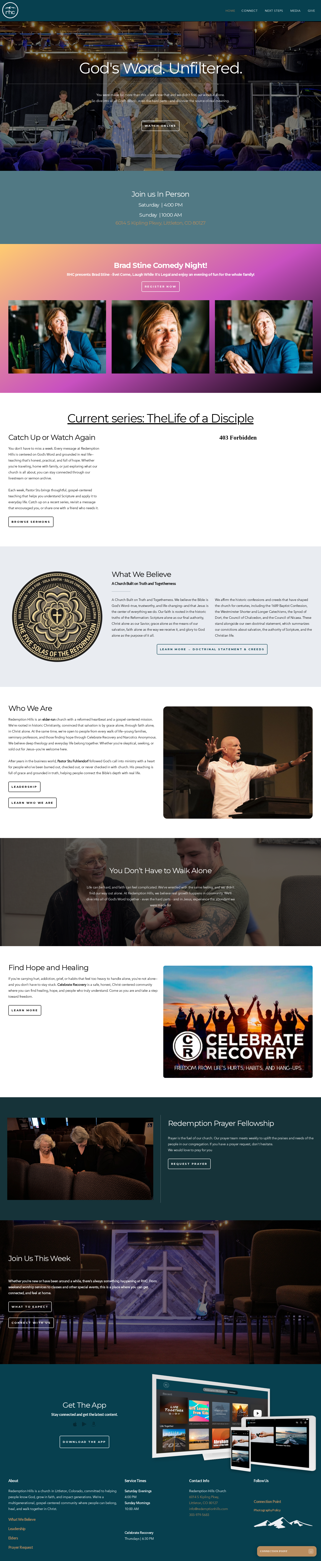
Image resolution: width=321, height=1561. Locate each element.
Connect (250, 10)
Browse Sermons (31, 521)
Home (230, 10)
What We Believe (21, 1519)
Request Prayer (189, 1164)
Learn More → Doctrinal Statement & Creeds (212, 649)
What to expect (30, 1306)
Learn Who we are (33, 803)
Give (311, 10)
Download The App (84, 1442)
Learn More (25, 1010)
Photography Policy (267, 1510)
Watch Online (160, 125)
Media (295, 10)
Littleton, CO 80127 (203, 1503)
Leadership (24, 787)
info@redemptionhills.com (208, 1509)
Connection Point (267, 1501)
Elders (13, 1538)
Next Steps (274, 10)
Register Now (160, 286)
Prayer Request (20, 1547)
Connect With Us (31, 1322)
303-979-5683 (199, 1515)
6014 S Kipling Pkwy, (204, 1497)
